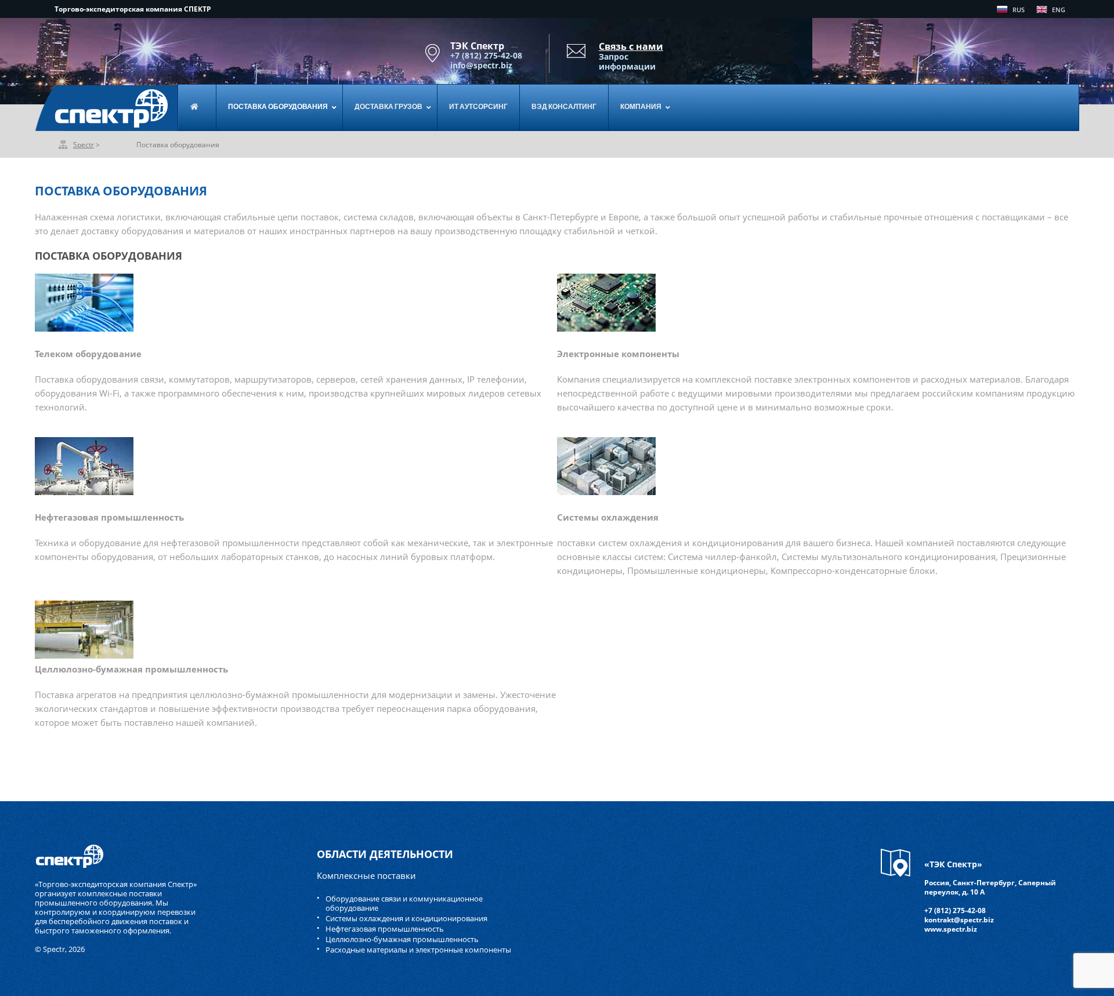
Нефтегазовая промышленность (384, 929)
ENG (1058, 9)
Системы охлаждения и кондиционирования (406, 918)
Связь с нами (631, 46)
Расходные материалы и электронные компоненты (418, 949)
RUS (1018, 9)
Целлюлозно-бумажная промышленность (402, 939)
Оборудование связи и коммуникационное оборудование (404, 903)
